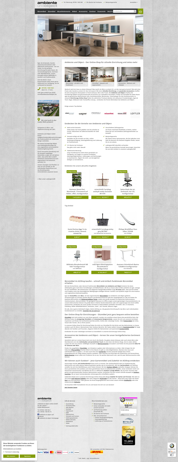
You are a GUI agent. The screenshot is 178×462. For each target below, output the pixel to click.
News (67, 423)
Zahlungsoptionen (72, 418)
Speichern (27, 456)
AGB (67, 413)
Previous (41, 37)
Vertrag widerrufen (72, 426)
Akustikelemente (63, 11)
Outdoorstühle (124, 329)
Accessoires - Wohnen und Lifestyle (126, 84)
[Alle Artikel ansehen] (69, 113)
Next (140, 37)
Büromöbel (42, 11)
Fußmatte (77, 382)
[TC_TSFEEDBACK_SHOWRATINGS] (128, 406)
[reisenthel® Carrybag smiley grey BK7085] (102, 219)
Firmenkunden (70, 405)
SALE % (110, 11)
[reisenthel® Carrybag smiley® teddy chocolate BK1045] (102, 179)
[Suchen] (135, 11)
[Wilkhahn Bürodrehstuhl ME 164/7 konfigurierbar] (77, 254)
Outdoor (92, 11)
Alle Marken (70, 407)
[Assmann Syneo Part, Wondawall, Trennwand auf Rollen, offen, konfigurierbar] (77, 179)
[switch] (172, 455)
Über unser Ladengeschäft (47, 179)
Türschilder (83, 348)
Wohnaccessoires (103, 344)
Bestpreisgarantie (111, 2)
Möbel (74, 11)
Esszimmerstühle (128, 327)
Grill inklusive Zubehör (78, 378)
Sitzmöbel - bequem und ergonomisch (100, 84)
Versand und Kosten (72, 416)
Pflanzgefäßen (75, 350)
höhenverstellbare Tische (89, 299)
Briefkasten (128, 380)
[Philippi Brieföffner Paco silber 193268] (128, 219)
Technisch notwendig (12, 452)
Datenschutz (70, 414)
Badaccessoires (69, 355)
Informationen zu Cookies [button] (12, 449)
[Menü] (175, 444)
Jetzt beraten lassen (71, 387)
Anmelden (133, 2)
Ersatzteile (102, 11)
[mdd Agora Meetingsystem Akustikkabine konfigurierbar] (102, 254)
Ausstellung (69, 404)
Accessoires (83, 11)
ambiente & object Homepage (49, 418)
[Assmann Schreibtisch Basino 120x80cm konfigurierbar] (128, 254)
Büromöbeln (104, 296)
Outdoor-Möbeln (112, 367)
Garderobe (102, 352)
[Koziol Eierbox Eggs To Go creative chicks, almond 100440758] (77, 219)
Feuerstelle (103, 378)
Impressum (69, 411)
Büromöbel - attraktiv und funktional (74, 84)
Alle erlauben (11, 456)
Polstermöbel (127, 321)
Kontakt (68, 409)
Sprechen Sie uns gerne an (91, 311)
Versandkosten (94, 458)
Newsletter (69, 421)
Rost (66, 380)
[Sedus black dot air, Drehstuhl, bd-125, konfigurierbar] (128, 179)
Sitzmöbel (51, 11)
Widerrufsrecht (71, 420)
